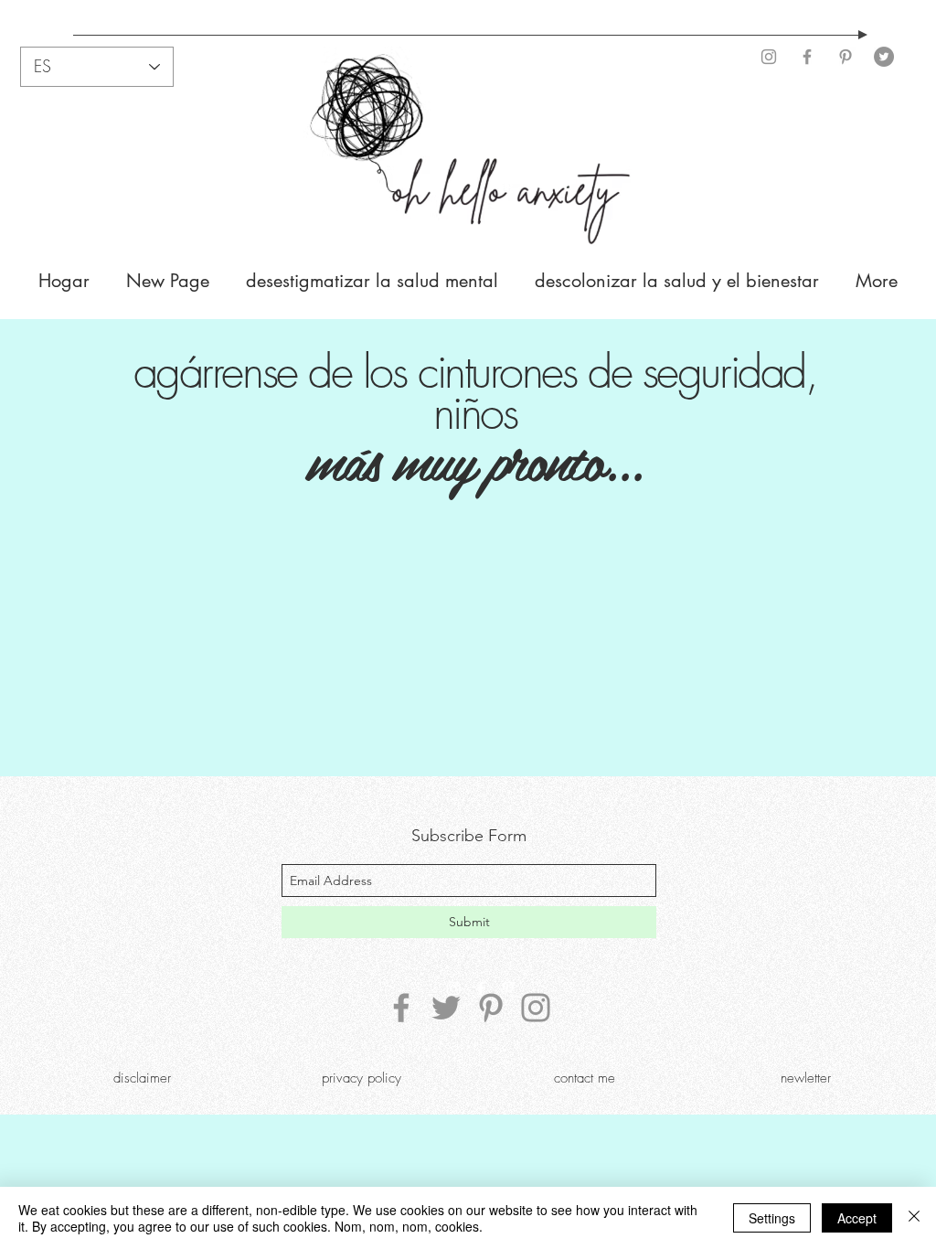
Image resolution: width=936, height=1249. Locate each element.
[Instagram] (769, 57)
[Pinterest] (845, 57)
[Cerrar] (914, 1217)
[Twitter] (884, 57)
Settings (772, 1218)
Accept (857, 1218)
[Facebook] (807, 57)
